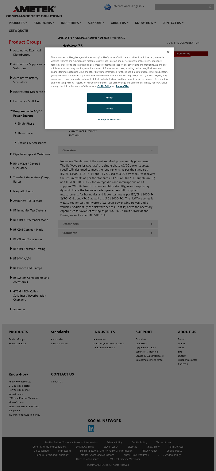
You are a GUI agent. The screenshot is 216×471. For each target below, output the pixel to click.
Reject (109, 108)
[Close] (168, 52)
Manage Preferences (109, 119)
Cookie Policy (104, 86)
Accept (109, 97)
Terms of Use (122, 86)
